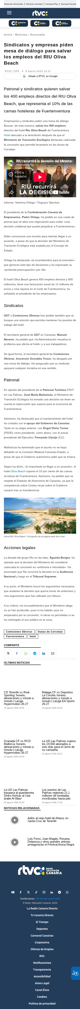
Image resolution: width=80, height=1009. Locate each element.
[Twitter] (28, 892)
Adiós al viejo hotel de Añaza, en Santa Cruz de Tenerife (48, 819)
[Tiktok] (36, 892)
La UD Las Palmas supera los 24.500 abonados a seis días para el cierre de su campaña (59, 745)
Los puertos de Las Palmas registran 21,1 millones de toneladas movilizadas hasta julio (56, 794)
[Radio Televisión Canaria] (40, 870)
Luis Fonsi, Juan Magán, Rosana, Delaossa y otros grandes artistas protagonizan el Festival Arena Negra (51, 841)
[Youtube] (13, 892)
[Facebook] (17, 653)
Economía (37, 34)
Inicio (8, 34)
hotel (33, 636)
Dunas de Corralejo (50, 631)
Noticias (21, 34)
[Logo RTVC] (40, 13)
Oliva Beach (18, 471)
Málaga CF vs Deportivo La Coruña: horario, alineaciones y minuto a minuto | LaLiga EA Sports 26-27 (58, 698)
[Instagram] (44, 892)
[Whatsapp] (67, 892)
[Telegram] (34, 653)
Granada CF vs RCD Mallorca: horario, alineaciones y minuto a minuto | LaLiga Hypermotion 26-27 (19, 746)
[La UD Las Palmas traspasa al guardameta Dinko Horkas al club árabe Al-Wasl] (21, 776)
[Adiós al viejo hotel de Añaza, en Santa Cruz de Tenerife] (15, 819)
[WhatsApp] (26, 653)
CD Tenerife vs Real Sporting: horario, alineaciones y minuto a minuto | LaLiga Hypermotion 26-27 (19, 698)
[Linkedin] (43, 653)
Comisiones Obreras (19, 631)
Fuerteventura (15, 636)
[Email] (52, 653)
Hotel (7, 135)
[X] (8, 653)
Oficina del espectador (47, 898)
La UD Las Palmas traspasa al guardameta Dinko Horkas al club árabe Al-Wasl (19, 794)
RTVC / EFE (12, 71)
